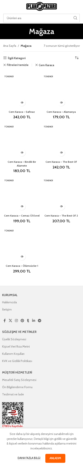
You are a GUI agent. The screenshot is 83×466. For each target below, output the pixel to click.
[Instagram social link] (16, 320)
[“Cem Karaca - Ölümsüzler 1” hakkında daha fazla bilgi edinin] (22, 256)
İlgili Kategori (17, 58)
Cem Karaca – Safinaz (22, 111)
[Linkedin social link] (33, 320)
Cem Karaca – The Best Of (61, 161)
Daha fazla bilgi (29, 458)
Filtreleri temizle (18, 65)
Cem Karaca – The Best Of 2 (61, 215)
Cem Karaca (46, 65)
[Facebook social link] (4, 320)
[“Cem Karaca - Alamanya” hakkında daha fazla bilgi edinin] (61, 102)
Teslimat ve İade (13, 394)
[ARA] (75, 18)
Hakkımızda (9, 302)
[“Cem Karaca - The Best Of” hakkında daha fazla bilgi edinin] (61, 152)
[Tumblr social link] (28, 320)
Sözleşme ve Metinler (19, 332)
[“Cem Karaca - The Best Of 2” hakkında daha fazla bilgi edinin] (61, 206)
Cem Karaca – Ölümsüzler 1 (22, 265)
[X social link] (10, 320)
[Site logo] (41, 6)
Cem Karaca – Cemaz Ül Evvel (22, 215)
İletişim (7, 309)
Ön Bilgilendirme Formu (17, 387)
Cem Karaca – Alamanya (61, 111)
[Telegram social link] (39, 320)
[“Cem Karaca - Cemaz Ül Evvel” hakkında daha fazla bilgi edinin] (22, 206)
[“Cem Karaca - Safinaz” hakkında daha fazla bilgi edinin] (22, 102)
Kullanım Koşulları (13, 354)
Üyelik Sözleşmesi (14, 339)
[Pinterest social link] (22, 320)
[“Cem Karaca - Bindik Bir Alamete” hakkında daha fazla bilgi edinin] (22, 152)
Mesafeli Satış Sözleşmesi (19, 380)
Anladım (55, 458)
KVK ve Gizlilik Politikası (17, 361)
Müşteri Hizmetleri (17, 372)
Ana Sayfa (9, 46)
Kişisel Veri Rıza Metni (16, 346)
